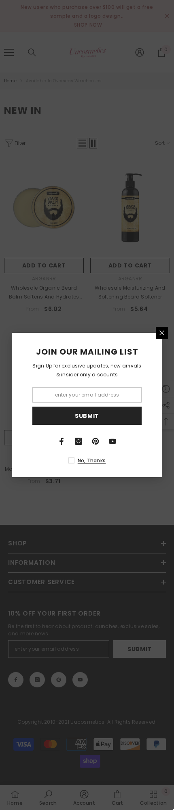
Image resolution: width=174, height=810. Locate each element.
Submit (87, 416)
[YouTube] (112, 441)
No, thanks (92, 460)
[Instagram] (78, 441)
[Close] (162, 333)
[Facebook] (61, 441)
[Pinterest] (95, 441)
